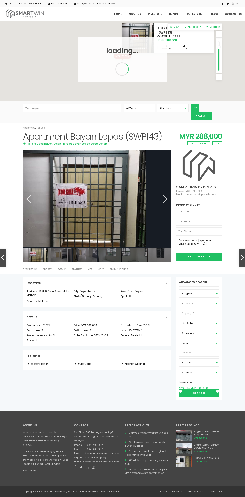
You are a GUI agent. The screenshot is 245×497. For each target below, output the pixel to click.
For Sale (41, 127)
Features (77, 269)
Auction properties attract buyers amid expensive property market (146, 471)
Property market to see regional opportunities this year (145, 453)
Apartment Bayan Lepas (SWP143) (177, 30)
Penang (97, 296)
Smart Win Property (196, 187)
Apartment (29, 127)
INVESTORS (155, 14)
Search (199, 393)
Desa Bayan (99, 144)
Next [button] (165, 199)
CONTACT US (233, 14)
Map (90, 269)
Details (62, 269)
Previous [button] (28, 199)
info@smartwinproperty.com (102, 453)
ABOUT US (135, 14)
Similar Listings (119, 269)
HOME (118, 14)
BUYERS (174, 14)
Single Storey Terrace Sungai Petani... (206, 433)
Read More (29, 470)
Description (30, 269)
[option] (97, 198)
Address (48, 269)
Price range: (186, 382)
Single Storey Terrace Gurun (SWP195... (206, 446)
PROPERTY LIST (195, 14)
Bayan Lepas (81, 144)
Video (101, 269)
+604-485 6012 (59, 3)
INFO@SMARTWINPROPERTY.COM (96, 3)
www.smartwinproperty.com (102, 461)
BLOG (214, 14)
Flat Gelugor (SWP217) (206, 458)
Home (163, 491)
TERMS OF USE (195, 491)
